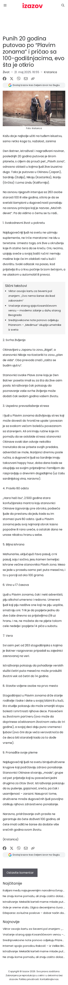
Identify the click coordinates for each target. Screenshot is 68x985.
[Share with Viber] (18, 78)
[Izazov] (32, 5)
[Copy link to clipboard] (33, 78)
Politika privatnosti (29, 979)
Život (6, 72)
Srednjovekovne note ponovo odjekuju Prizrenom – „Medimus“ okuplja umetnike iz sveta (34, 325)
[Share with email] (26, 78)
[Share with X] (11, 78)
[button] (63, 5)
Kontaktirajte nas (49, 979)
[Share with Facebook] (4, 78)
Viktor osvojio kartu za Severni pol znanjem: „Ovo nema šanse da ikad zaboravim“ (31, 295)
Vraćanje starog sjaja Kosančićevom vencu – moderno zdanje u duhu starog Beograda (34, 310)
